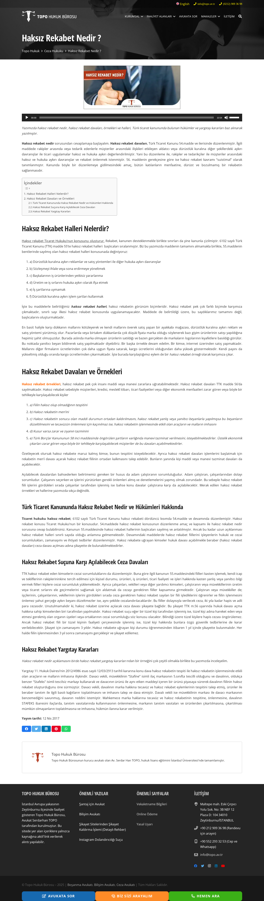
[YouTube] (223, 866)
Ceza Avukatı (126, 885)
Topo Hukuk (30, 51)
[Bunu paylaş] (26, 729)
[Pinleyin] (56, 729)
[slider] (234, 117)
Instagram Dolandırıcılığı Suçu (101, 839)
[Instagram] (209, 866)
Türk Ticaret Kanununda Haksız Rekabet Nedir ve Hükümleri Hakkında (73, 203)
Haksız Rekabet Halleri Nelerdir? (47, 194)
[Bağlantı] (49, 16)
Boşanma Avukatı (80, 885)
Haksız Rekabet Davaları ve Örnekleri (50, 198)
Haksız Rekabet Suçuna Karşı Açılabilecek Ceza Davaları (64, 207)
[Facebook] (195, 866)
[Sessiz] (226, 117)
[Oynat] (27, 117)
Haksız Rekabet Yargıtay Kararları (52, 211)
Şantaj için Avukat (92, 804)
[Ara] (240, 16)
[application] (132, 117)
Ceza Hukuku (53, 51)
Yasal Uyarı (145, 824)
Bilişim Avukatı (89, 814)
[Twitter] (202, 866)
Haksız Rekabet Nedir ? (84, 51)
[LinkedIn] (216, 866)
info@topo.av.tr (211, 855)
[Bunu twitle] (36, 729)
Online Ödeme (147, 814)
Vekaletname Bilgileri (152, 804)
